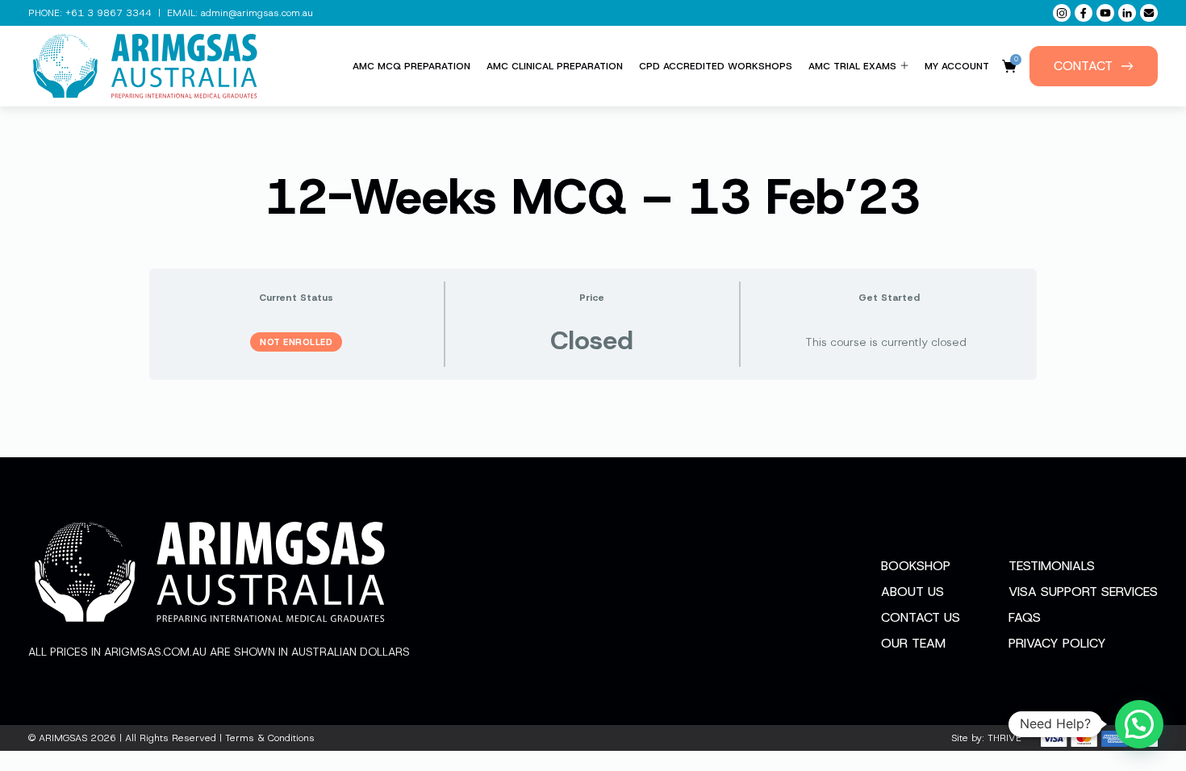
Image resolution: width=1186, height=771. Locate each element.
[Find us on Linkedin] (1127, 13)
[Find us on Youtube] (1105, 13)
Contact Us (920, 617)
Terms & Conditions (270, 737)
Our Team (913, 643)
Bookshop (915, 565)
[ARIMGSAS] (145, 66)
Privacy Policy (1057, 643)
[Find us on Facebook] (1083, 13)
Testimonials (1052, 565)
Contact (1083, 65)
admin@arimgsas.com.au (257, 12)
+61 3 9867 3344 (108, 12)
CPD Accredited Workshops (715, 66)
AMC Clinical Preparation (555, 66)
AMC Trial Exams (852, 66)
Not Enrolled (296, 342)
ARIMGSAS (63, 737)
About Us (912, 591)
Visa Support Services (1083, 591)
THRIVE (1004, 737)
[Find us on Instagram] (1062, 13)
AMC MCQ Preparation (411, 66)
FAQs (1025, 617)
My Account (957, 66)
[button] (1139, 724)
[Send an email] (1149, 13)
